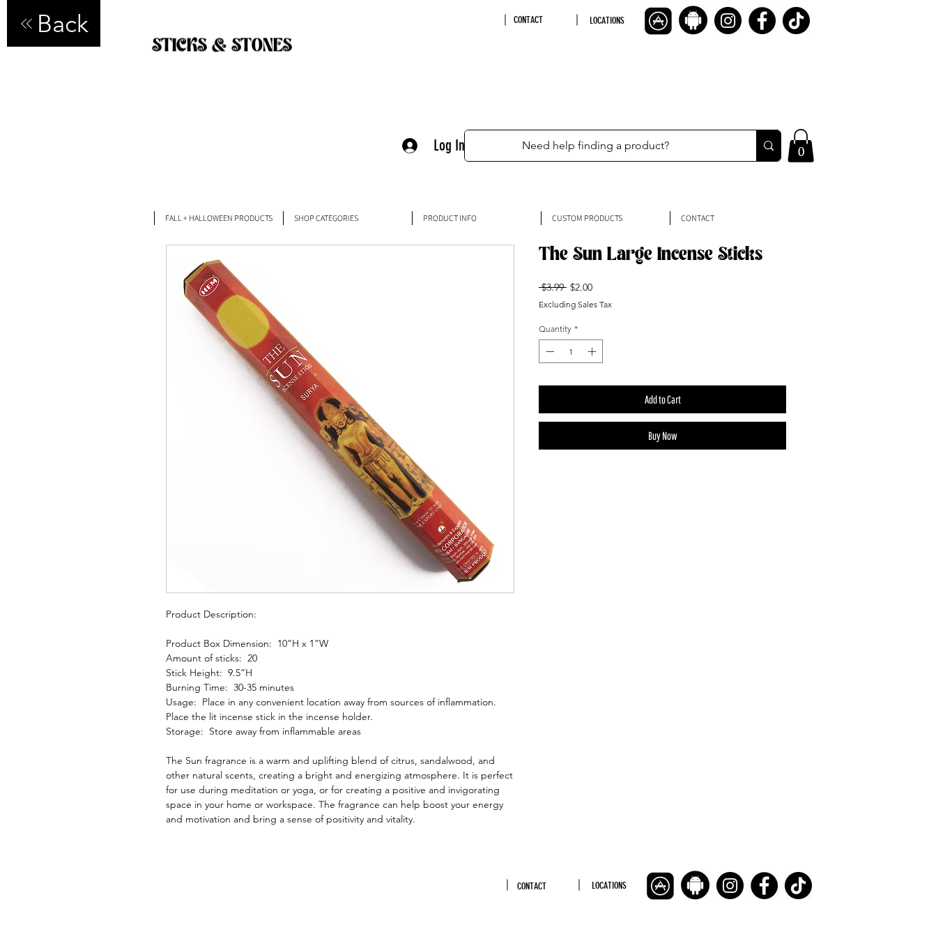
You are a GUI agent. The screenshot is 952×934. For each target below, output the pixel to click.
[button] (801, 145)
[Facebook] (762, 20)
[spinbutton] (570, 351)
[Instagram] (728, 20)
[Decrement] (548, 351)
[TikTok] (796, 20)
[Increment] (593, 351)
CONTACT (528, 20)
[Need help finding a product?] (768, 145)
